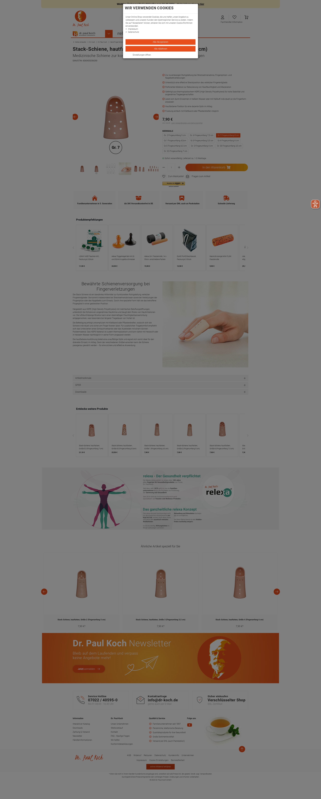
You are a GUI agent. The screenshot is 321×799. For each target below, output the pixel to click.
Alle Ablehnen (160, 48)
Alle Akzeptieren (160, 42)
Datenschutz (133, 32)
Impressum (133, 29)
